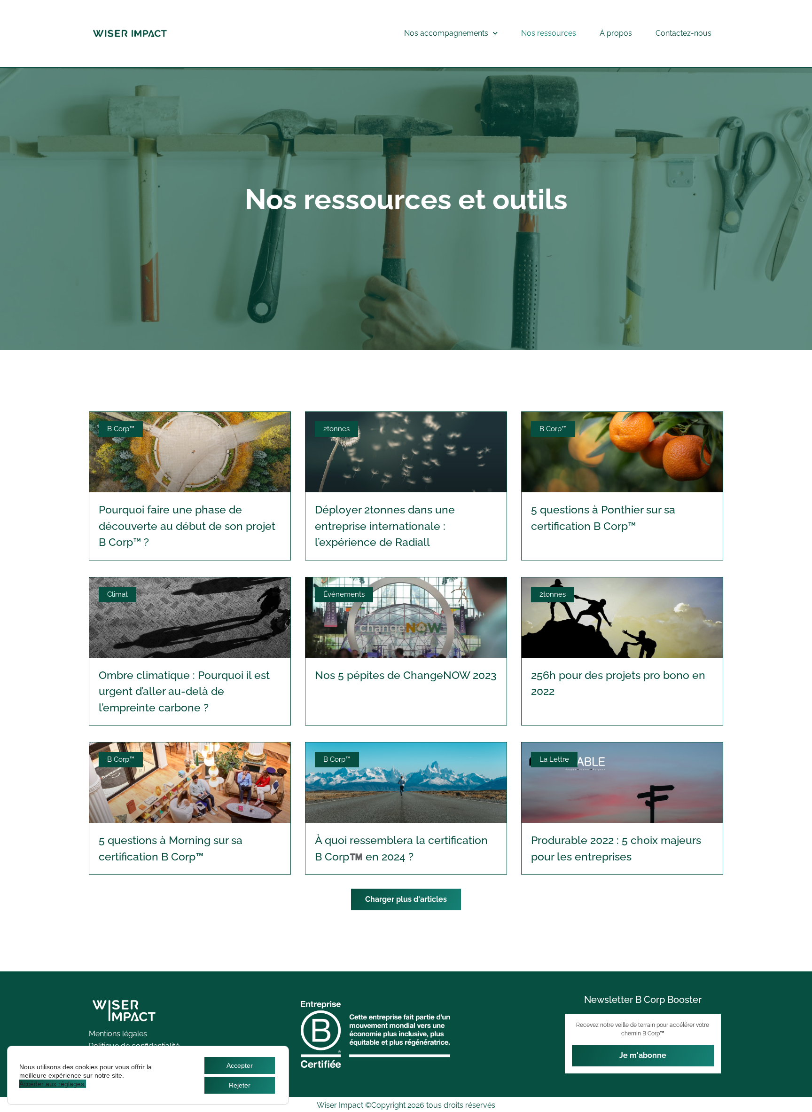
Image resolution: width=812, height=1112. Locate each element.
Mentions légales (118, 1033)
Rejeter (239, 1085)
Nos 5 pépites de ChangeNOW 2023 (405, 675)
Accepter (239, 1065)
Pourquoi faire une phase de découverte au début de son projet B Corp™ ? (187, 525)
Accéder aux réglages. (52, 1084)
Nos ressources (548, 33)
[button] (406, 899)
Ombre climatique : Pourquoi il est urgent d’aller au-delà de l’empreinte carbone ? (184, 691)
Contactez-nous (683, 33)
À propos (616, 33)
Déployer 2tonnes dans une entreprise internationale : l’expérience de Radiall (385, 525)
